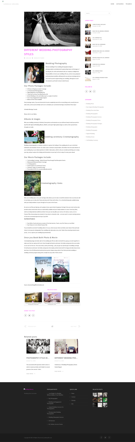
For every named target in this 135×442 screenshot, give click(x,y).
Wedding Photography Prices (93, 120)
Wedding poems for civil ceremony (100, 57)
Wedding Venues (90, 137)
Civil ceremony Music (97, 71)
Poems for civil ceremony (98, 64)
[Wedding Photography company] (95, 405)
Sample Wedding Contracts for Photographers (55, 407)
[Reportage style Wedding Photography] (105, 405)
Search (129, 4)
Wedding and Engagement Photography (54, 402)
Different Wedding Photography (66, 358)
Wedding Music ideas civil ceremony (101, 51)
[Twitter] (29, 315)
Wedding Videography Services (56, 417)
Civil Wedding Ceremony (92, 140)
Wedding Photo (90, 103)
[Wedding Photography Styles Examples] (105, 395)
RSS (72, 404)
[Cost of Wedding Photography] (105, 400)
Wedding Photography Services (94, 117)
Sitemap (73, 400)
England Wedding (90, 133)
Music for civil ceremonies (98, 44)
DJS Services (52, 420)
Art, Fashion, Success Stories (56, 424)
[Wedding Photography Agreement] (100, 405)
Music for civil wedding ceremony (100, 31)
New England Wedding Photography (95, 107)
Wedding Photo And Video (92, 110)
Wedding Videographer (91, 127)
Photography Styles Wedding (38, 358)
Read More (29, 373)
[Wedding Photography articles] (100, 400)
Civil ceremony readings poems (100, 77)
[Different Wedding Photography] (66, 346)
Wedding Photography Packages (94, 123)
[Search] (109, 13)
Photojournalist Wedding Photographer (54, 412)
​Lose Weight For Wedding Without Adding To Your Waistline (55, 394)
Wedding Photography (39, 58)
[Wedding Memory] (10, 2)
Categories (120, 4)
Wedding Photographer (92, 113)
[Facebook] (25, 315)
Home (112, 4)
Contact (73, 397)
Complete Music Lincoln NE (99, 24)
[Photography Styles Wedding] (38, 346)
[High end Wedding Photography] (95, 400)
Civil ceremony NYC (97, 37)
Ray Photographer (53, 398)
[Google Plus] (33, 315)
